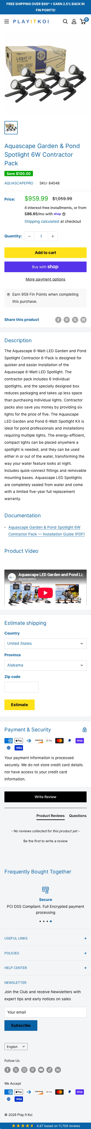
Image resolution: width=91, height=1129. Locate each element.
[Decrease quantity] (29, 236)
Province (12, 655)
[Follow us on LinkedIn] (58, 1069)
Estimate (19, 704)
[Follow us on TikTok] (49, 1069)
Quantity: (13, 236)
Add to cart (45, 252)
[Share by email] (83, 319)
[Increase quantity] (52, 236)
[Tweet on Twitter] (75, 319)
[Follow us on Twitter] (16, 1069)
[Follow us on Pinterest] (33, 1069)
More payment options (45, 279)
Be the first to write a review (45, 841)
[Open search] (65, 21)
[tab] (50, 816)
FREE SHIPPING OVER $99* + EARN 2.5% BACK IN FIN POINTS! (45, 7)
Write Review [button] (45, 797)
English (12, 1047)
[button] (45, 840)
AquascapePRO (18, 183)
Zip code (12, 676)
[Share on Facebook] (58, 319)
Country (12, 633)
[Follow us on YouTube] (41, 1069)
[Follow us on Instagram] (24, 1069)
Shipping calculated (42, 221)
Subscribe (21, 1025)
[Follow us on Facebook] (7, 1069)
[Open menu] (6, 21)
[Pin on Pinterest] (67, 319)
